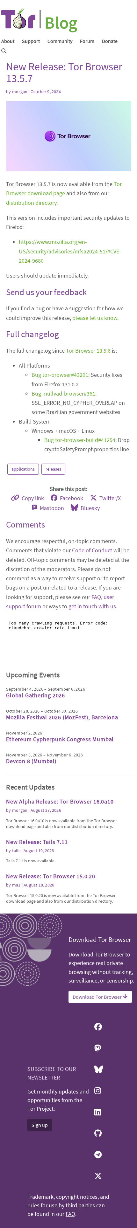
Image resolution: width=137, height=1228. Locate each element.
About (7, 41)
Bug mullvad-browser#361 (63, 393)
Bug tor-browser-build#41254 (79, 440)
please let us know (94, 317)
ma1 (16, 885)
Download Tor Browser (98, 997)
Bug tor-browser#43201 (60, 374)
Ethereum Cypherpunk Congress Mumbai (59, 739)
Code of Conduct (92, 550)
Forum (87, 41)
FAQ (96, 597)
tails (16, 850)
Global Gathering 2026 (35, 695)
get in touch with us (92, 606)
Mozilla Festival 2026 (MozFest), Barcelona (62, 717)
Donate (110, 41)
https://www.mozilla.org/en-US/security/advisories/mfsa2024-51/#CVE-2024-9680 (70, 251)
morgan (19, 91)
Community (59, 41)
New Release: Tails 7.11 (37, 841)
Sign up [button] (40, 1125)
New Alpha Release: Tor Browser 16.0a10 (59, 801)
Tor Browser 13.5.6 (88, 350)
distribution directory (31, 202)
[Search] (3, 51)
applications (23, 469)
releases (53, 469)
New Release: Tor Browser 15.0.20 (50, 876)
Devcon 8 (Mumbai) (31, 761)
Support (31, 41)
